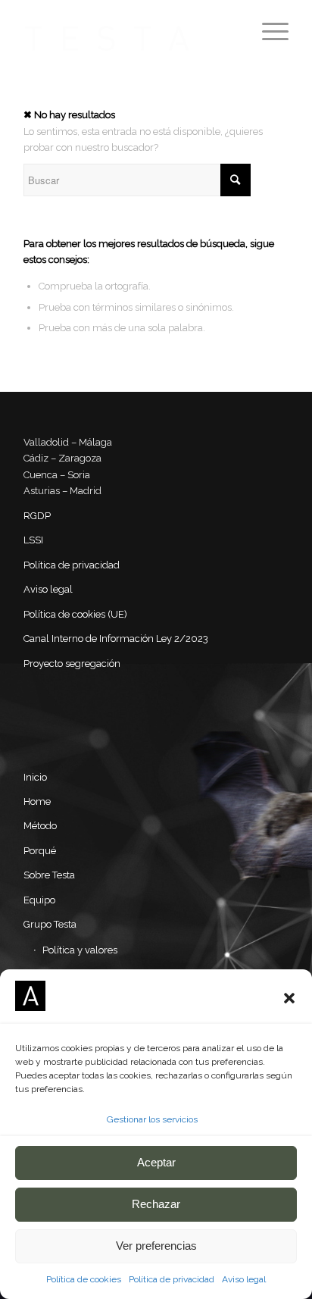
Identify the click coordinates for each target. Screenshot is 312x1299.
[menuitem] (268, 30)
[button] (289, 998)
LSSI (33, 540)
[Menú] (268, 30)
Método (40, 825)
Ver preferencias (156, 1245)
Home (37, 801)
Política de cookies (83, 1279)
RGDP (37, 515)
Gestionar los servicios (152, 1119)
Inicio (35, 777)
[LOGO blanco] (129, 30)
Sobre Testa (49, 875)
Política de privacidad (171, 1279)
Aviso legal (244, 1279)
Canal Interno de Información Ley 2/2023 (115, 638)
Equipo (39, 900)
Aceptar (156, 1162)
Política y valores (79, 950)
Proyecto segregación (71, 663)
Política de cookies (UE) (75, 614)
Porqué (39, 850)
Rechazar (156, 1203)
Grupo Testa (49, 924)
